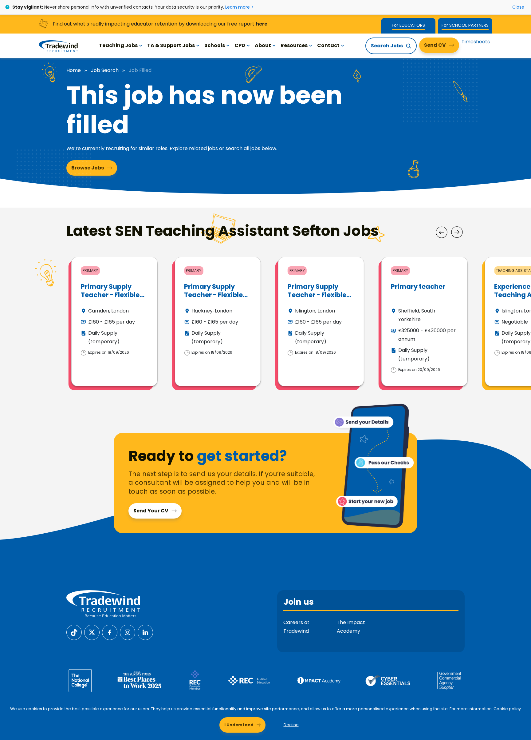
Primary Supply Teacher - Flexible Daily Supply (110, 295)
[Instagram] (127, 631)
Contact (328, 45)
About (263, 45)
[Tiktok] (74, 631)
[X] (92, 631)
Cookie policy (507, 709)
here (261, 23)
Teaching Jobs (118, 45)
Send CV (435, 45)
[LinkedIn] (145, 631)
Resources (294, 45)
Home (73, 70)
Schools (214, 45)
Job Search (105, 70)
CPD (239, 45)
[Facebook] (109, 631)
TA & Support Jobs (171, 45)
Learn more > (239, 7)
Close (518, 7)
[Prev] (441, 232)
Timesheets (476, 41)
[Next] (457, 232)
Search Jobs (387, 45)
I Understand (239, 725)
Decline (291, 725)
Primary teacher (418, 286)
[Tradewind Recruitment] (58, 46)
